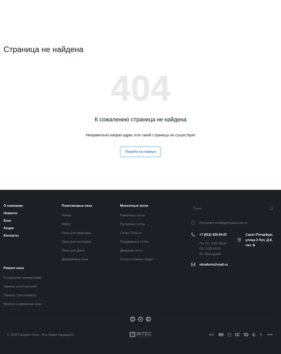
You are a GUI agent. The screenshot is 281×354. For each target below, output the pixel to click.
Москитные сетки (134, 205)
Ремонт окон (14, 268)
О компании (13, 205)
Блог (7, 220)
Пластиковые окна (77, 205)
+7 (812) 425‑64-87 (213, 234)
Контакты (11, 235)
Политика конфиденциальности (223, 223)
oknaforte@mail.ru (213, 264)
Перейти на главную (140, 151)
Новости (10, 213)
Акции (9, 228)
